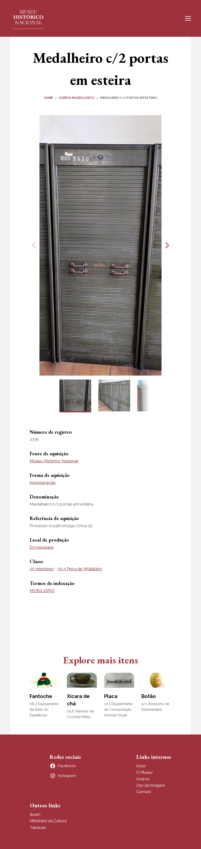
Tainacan (38, 827)
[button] (166, 245)
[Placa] (119, 680)
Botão (148, 696)
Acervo (142, 779)
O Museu (144, 772)
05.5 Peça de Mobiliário (80, 568)
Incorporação (43, 482)
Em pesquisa (41, 547)
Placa (110, 696)
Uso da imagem (150, 785)
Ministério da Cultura (48, 821)
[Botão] (156, 680)
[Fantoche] (45, 680)
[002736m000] (100, 245)
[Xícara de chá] (82, 680)
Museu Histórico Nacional (54, 460)
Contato (143, 791)
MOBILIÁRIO (42, 590)
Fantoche (41, 696)
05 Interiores (42, 568)
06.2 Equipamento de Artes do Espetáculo (44, 709)
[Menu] (188, 18)
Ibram (35, 814)
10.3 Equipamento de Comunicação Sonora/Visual (118, 709)
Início (141, 766)
